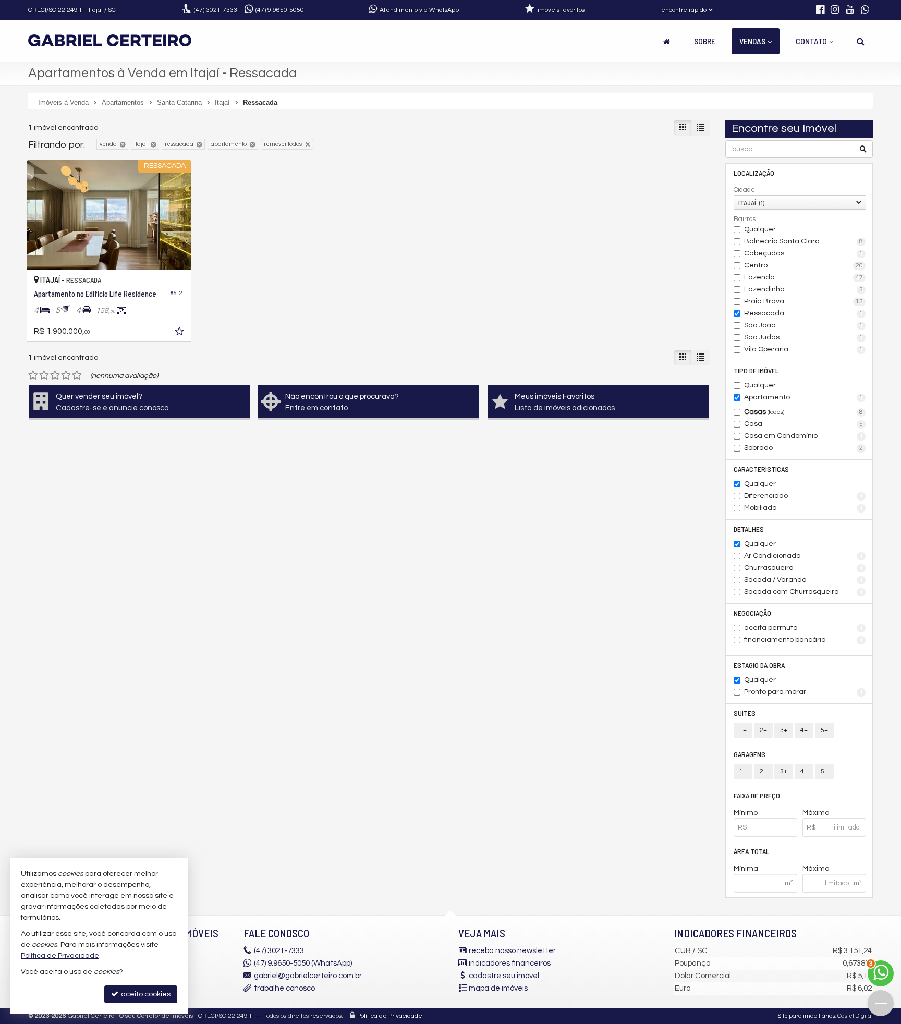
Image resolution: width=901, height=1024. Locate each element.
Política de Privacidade (389, 1016)
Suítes (745, 713)
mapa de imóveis (498, 988)
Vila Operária (803, 349)
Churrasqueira (803, 567)
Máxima (816, 868)
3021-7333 (215, 10)
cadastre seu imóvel (504, 976)
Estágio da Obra (759, 665)
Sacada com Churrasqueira (803, 591)
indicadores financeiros (510, 963)
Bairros (745, 219)
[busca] (860, 41)
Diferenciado (803, 495)
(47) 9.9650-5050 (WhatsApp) (303, 963)
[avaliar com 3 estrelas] (55, 375)
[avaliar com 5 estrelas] (77, 375)
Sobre (704, 41)
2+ (763, 730)
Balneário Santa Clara (803, 241)
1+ (743, 730)
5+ (824, 730)
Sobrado (803, 448)
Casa (803, 424)
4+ (804, 730)
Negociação (752, 612)
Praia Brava (803, 301)
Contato (811, 41)
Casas (803, 412)
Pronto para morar (803, 692)
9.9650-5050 (279, 10)
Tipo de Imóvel (756, 370)
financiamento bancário (803, 639)
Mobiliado (803, 507)
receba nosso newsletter (512, 951)
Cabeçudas (803, 253)
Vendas (752, 41)
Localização (754, 172)
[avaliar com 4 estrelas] (66, 375)
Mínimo (746, 812)
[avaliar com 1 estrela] (33, 375)
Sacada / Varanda (803, 579)
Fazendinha (803, 289)
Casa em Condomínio (803, 436)
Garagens (749, 754)
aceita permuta (803, 627)
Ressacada (803, 313)
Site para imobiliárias (806, 1016)
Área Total (752, 851)
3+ (783, 730)
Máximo (815, 812)
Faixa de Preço (757, 795)
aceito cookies (145, 994)
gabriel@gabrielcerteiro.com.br (308, 976)
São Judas (803, 337)
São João (803, 325)
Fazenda (803, 277)
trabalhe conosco (284, 988)
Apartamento (803, 397)
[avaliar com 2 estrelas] (44, 375)
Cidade (744, 189)
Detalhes (749, 529)
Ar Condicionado (803, 555)
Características (761, 469)
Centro (803, 265)
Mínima (746, 868)
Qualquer (760, 229)
